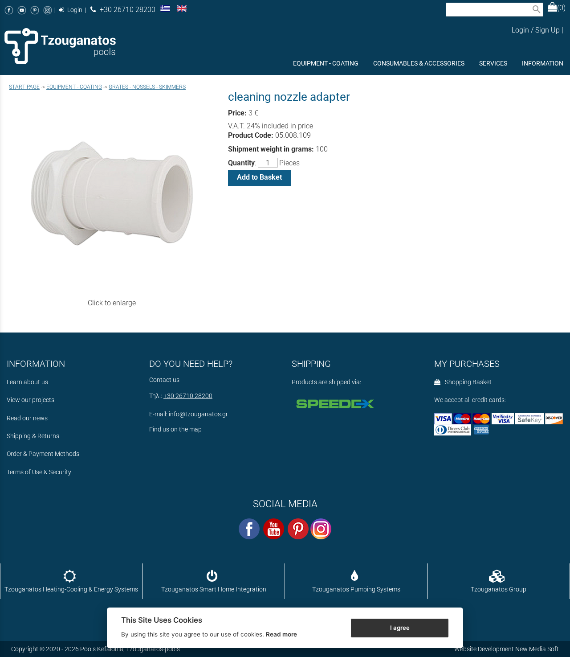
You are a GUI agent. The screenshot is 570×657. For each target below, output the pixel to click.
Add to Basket (259, 177)
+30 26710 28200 (125, 9)
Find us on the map (175, 429)
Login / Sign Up (536, 30)
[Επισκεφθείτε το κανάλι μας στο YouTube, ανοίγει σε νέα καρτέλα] (21, 10)
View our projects (30, 400)
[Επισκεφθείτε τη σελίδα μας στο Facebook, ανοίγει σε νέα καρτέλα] (8, 10)
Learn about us (27, 382)
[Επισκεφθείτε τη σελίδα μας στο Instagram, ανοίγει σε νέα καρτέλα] (47, 10)
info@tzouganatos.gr (198, 414)
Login (74, 10)
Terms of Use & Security (39, 472)
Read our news (27, 418)
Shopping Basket (467, 382)
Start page (24, 87)
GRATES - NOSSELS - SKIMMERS (147, 87)
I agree (400, 627)
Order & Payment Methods (43, 454)
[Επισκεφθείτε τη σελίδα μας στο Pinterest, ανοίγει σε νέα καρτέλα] (34, 10)
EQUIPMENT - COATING (74, 87)
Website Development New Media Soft (506, 649)
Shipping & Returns (33, 436)
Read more (281, 634)
